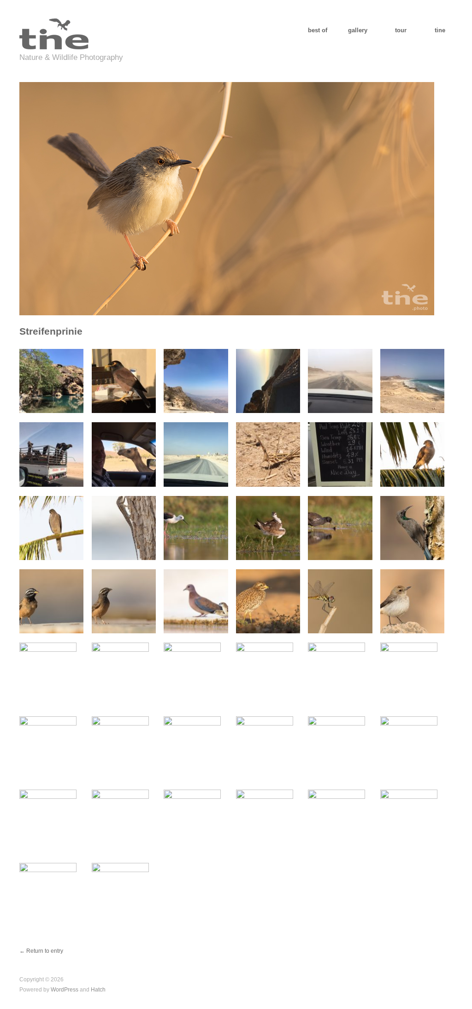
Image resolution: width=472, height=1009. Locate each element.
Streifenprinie (51, 331)
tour (401, 31)
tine (440, 31)
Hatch (98, 989)
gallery (357, 31)
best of (317, 31)
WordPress (64, 989)
